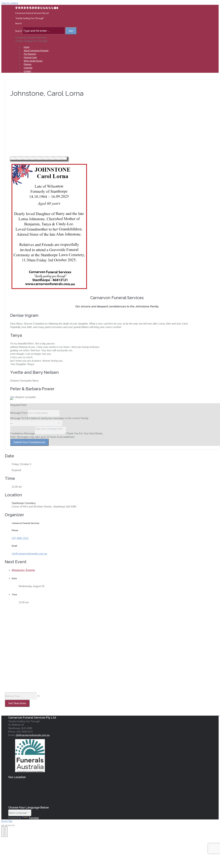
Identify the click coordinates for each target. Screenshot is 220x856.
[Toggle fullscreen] (9, 825)
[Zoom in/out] (13, 825)
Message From (18, 412)
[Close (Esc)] (2, 825)
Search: (18, 31)
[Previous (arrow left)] (2, 831)
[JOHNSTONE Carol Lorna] (38, 158)
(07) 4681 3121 (20, 538)
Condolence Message (22, 433)
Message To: (17, 418)
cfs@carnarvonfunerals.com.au (29, 553)
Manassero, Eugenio (23, 570)
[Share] (6, 825)
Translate (34, 817)
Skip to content (9, 3)
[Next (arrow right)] (6, 831)
